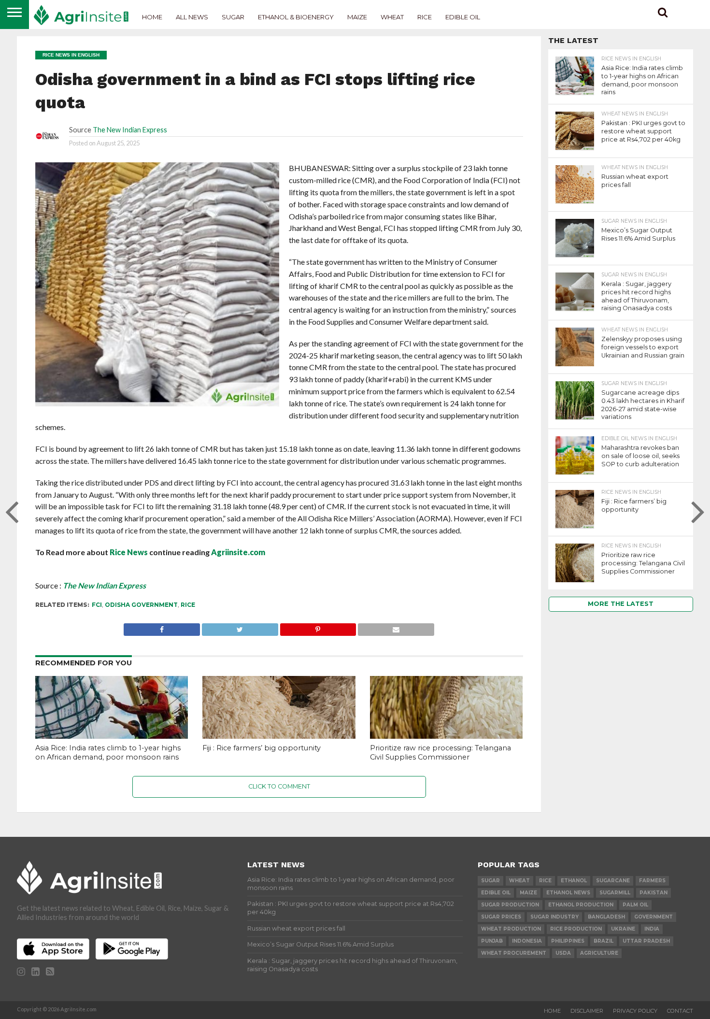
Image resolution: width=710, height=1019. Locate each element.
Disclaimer (586, 1010)
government (653, 917)
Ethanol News (568, 893)
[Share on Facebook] (162, 626)
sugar (490, 880)
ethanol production (580, 905)
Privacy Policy (635, 1010)
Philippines (567, 941)
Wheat (392, 17)
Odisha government (141, 604)
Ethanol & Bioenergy (296, 17)
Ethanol (574, 880)
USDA (563, 953)
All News (192, 17)
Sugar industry (554, 917)
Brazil (603, 941)
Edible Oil (462, 17)
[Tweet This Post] (239, 626)
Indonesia (527, 941)
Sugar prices (501, 917)
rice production (576, 929)
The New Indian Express (130, 130)
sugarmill (614, 893)
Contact (680, 1010)
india (651, 929)
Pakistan (653, 893)
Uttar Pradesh (646, 941)
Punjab (492, 941)
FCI (97, 604)
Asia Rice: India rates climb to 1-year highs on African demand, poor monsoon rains (108, 752)
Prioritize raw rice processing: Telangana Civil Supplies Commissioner (440, 752)
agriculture (599, 953)
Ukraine (623, 929)
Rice (424, 17)
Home (152, 17)
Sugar (233, 17)
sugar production (510, 905)
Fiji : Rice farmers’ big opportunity (261, 748)
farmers (652, 880)
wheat (519, 880)
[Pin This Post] (318, 626)
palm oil (635, 905)
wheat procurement (513, 953)
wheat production (511, 929)
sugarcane (613, 880)
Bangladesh (606, 917)
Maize (357, 17)
